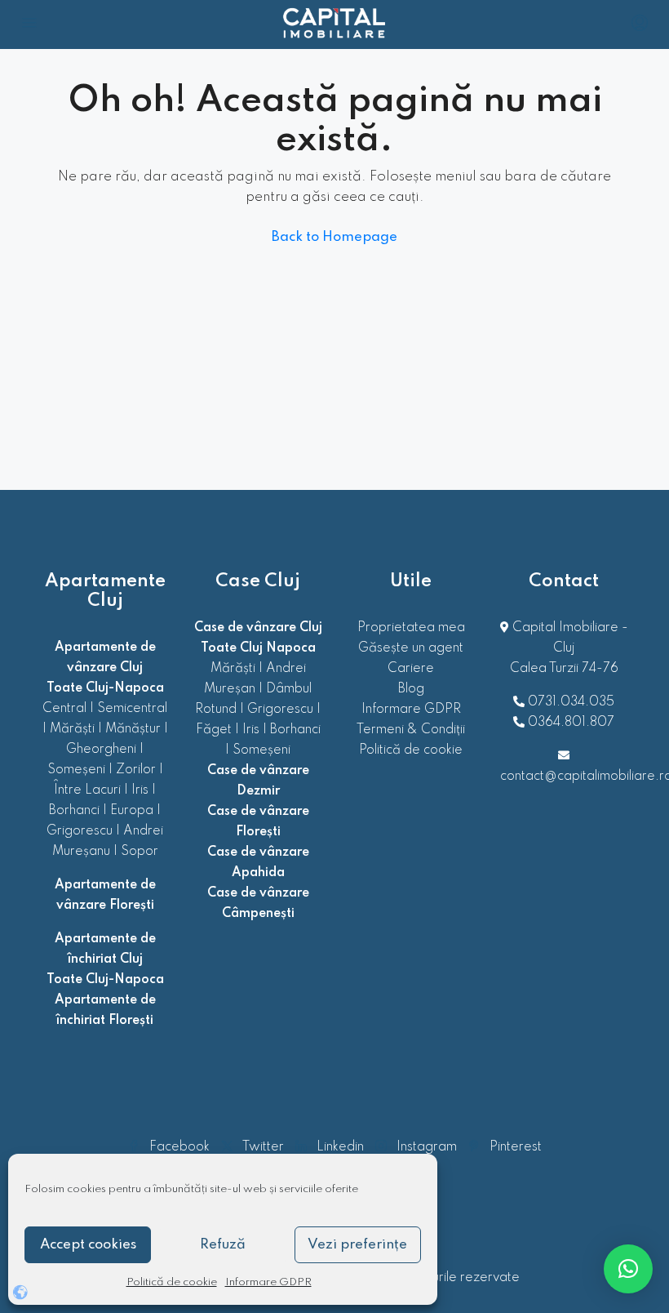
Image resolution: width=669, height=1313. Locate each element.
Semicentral (132, 708)
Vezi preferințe (357, 1245)
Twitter (263, 1147)
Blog (411, 689)
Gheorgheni (101, 749)
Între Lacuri (87, 790)
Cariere (411, 668)
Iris (139, 790)
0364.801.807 (571, 722)
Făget (214, 730)
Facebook (179, 1147)
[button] (628, 1268)
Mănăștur (133, 729)
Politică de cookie (171, 1282)
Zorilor (136, 770)
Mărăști (72, 729)
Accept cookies (88, 1245)
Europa (131, 810)
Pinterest (514, 1147)
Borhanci (74, 810)
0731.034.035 (571, 702)
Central (64, 708)
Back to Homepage (334, 237)
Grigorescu (80, 831)
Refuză (223, 1245)
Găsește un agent (410, 648)
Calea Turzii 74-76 (564, 668)
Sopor (139, 851)
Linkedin (340, 1147)
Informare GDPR (268, 1282)
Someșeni (76, 770)
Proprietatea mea (411, 627)
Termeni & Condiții (411, 730)
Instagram (426, 1147)
